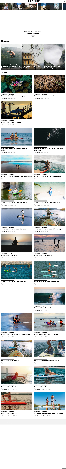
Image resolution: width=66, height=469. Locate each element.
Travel (10, 253)
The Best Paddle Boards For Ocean (43, 255)
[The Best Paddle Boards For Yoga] (16, 243)
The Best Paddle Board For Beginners (10, 413)
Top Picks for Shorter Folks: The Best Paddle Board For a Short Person (48, 149)
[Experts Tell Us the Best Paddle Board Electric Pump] (49, 217)
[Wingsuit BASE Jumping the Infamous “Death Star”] (19, 6)
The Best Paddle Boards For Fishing (10, 360)
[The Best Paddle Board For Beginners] (16, 401)
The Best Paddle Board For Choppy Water (11, 122)
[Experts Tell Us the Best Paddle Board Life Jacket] (16, 269)
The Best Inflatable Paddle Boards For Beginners (46, 360)
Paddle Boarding (4, 94)
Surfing (43, 306)
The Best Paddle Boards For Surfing (43, 308)
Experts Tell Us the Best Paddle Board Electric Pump (47, 229)
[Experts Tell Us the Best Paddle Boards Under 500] (49, 191)
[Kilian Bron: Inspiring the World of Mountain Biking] (54, 57)
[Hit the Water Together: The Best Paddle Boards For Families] (16, 136)
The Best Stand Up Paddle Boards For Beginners (46, 334)
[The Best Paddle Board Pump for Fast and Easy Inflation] (16, 322)
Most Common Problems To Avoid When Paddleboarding (48, 413)
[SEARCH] (64, 1)
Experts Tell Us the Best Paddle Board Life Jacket (13, 281)
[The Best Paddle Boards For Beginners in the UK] (49, 269)
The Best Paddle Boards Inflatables (43, 387)
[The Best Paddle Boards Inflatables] (49, 375)
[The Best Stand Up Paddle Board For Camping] (16, 84)
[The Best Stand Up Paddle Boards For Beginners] (49, 322)
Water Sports (11, 94)
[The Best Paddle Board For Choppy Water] (16, 110)
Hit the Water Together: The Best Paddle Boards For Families (14, 149)
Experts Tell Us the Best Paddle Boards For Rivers (14, 203)
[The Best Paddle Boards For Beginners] (16, 375)
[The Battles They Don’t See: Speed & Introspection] (31, 6)
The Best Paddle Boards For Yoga (9, 255)
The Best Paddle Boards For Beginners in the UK (46, 281)
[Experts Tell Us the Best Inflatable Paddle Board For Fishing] (16, 164)
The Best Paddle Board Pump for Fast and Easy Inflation (15, 334)
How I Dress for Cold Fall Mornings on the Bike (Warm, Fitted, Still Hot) (6, 7)
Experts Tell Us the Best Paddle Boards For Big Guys (47, 176)
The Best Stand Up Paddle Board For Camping (13, 96)
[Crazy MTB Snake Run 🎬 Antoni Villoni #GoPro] (44, 6)
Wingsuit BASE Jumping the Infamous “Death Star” (18, 8)
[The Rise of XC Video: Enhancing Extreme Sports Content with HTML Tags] (11, 57)
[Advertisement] (33, 20)
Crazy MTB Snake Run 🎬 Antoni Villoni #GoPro (43, 8)
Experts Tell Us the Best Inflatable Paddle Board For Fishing (16, 176)
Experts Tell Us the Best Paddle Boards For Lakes (13, 229)
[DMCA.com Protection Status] (33, 468)
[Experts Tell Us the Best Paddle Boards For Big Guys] (49, 164)
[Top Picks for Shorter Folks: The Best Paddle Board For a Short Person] (49, 136)
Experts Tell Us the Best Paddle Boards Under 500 (47, 203)
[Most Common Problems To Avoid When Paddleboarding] (49, 401)
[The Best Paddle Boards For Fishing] (16, 348)
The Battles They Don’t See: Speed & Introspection (30, 8)
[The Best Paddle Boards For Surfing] (49, 296)
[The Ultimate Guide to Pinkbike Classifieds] (33, 57)
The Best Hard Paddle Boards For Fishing (44, 96)
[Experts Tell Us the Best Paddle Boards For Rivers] (16, 191)
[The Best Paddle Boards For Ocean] (49, 243)
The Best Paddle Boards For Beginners (11, 387)
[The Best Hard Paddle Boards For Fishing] (49, 84)
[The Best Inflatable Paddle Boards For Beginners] (49, 348)
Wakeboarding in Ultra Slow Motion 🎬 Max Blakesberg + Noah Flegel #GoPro (56, 7)
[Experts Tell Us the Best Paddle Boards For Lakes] (16, 217)
